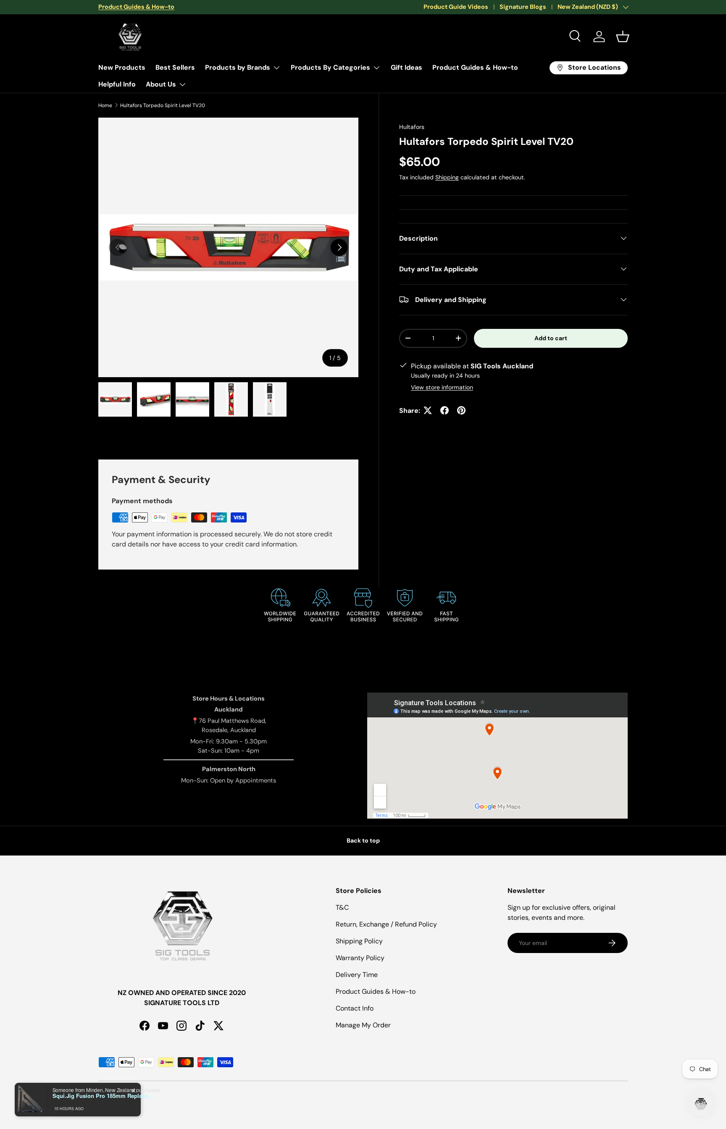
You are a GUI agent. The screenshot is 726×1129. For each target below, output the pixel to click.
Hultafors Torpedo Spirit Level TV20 (162, 105)
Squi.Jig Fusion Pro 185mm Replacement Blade (105, 1095)
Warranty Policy (360, 957)
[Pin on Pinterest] (461, 410)
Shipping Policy (359, 941)
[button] (622, 36)
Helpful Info (117, 84)
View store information (442, 387)
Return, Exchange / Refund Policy (386, 924)
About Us (161, 84)
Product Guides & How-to (475, 67)
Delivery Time (357, 974)
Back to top (363, 840)
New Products (121, 67)
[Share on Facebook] (444, 410)
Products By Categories (330, 67)
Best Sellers (175, 67)
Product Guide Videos (456, 7)
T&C (342, 907)
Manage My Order (363, 1025)
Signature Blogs (523, 7)
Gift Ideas (406, 67)
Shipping (447, 177)
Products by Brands (237, 67)
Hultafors (411, 127)
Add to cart (550, 337)
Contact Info (355, 1008)
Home (105, 105)
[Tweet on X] (427, 410)
